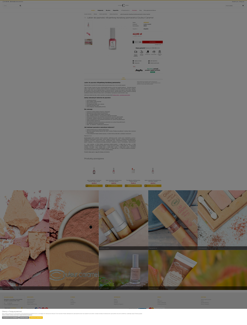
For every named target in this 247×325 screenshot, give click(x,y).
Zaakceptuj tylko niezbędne (10, 317)
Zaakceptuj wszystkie (36, 317)
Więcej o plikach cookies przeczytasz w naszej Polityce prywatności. (17, 314)
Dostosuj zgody (24, 317)
